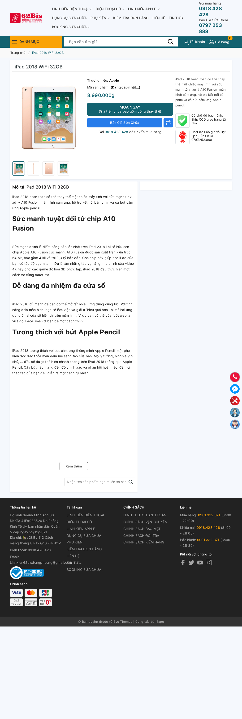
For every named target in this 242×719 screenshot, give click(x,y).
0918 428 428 (210, 9)
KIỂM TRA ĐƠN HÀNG (130, 18)
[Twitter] (191, 562)
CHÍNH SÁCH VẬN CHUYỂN (145, 522)
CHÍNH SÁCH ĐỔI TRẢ (141, 536)
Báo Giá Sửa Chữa (124, 123)
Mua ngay (130, 109)
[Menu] (14, 42)
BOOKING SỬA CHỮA (70, 27)
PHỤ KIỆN (99, 18)
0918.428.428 (208, 528)
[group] (48, 118)
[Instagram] (209, 562)
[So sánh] (168, 122)
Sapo (160, 621)
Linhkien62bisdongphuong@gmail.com (41, 562)
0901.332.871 (209, 515)
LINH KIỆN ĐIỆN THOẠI (71, 9)
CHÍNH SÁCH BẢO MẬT (142, 529)
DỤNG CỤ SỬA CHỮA (69, 18)
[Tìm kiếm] (170, 41)
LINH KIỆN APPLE (142, 9)
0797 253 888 (213, 26)
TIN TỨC (176, 18)
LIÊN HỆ (158, 18)
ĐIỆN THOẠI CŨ (109, 9)
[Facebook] (183, 562)
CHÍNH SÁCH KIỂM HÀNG (143, 542)
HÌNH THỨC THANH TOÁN (144, 515)
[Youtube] (200, 562)
